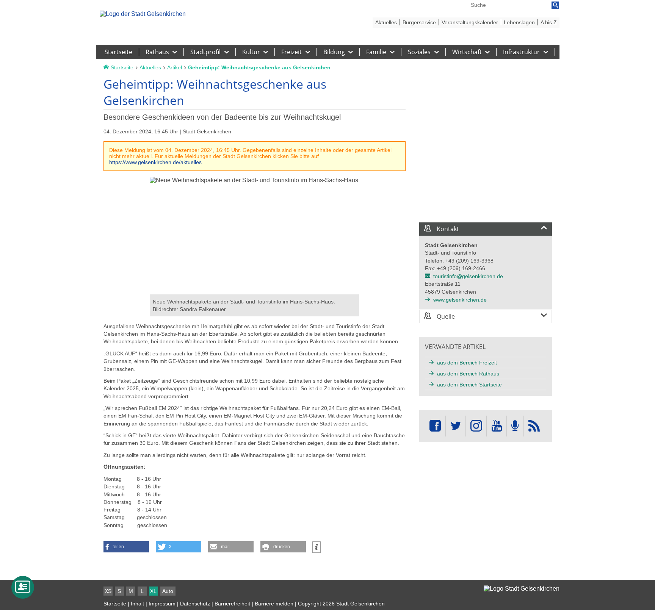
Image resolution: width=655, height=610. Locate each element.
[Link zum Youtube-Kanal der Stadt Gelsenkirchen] (496, 426)
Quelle (445, 316)
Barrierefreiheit (232, 604)
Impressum (162, 604)
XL (153, 591)
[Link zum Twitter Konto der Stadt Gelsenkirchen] (455, 426)
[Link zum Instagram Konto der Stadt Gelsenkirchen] (476, 426)
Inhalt (137, 604)
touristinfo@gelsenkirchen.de (468, 276)
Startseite (114, 604)
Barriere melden (274, 604)
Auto (167, 591)
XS (108, 591)
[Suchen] (555, 5)
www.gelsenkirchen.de (460, 300)
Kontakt (447, 229)
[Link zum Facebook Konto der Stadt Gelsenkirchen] (435, 426)
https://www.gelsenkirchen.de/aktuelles (155, 162)
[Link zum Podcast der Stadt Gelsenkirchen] (515, 426)
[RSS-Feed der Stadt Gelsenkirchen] (534, 426)
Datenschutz (195, 604)
